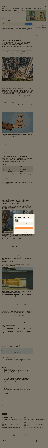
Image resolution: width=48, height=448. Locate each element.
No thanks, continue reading (24, 232)
